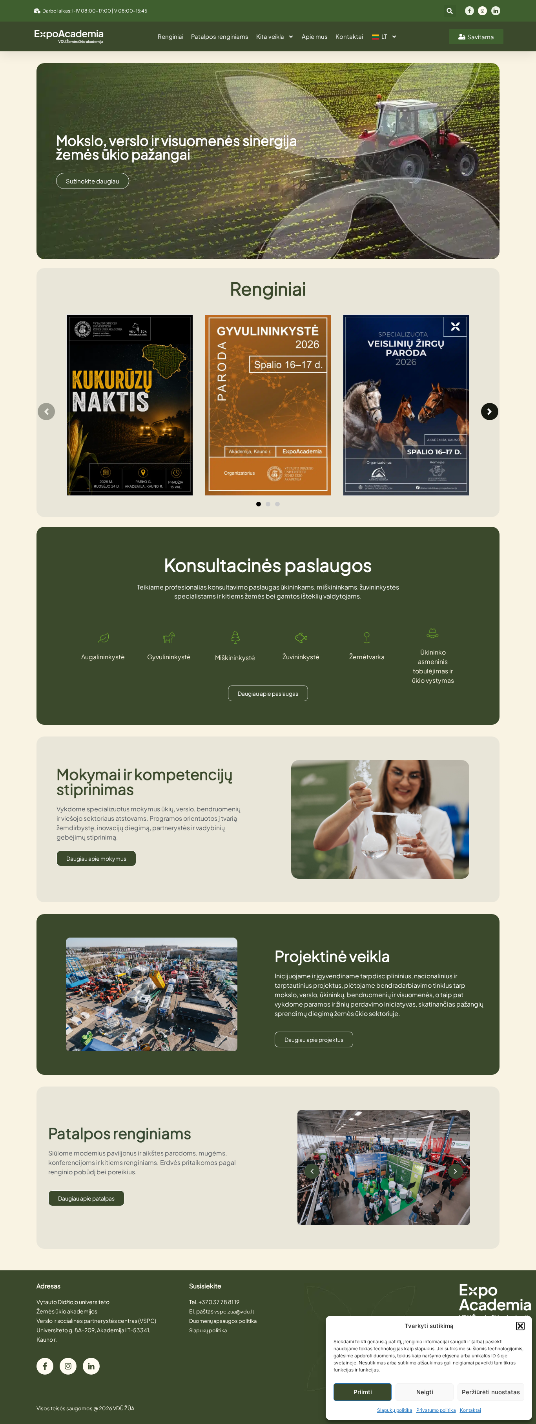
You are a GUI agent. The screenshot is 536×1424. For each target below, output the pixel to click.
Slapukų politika (394, 1410)
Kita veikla (270, 36)
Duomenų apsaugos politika (223, 1321)
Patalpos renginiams (219, 36)
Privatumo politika (436, 1410)
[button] (520, 1326)
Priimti (363, 1392)
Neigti (424, 1392)
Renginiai (170, 36)
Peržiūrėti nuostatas (491, 1392)
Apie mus (315, 36)
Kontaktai (470, 1410)
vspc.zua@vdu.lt (234, 1311)
